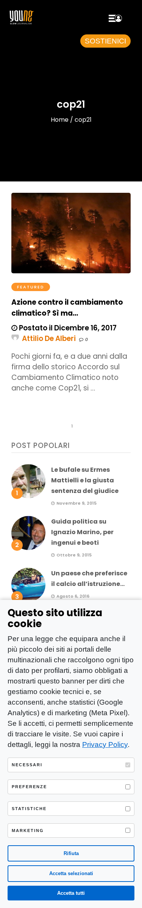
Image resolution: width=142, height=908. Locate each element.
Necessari (27, 764)
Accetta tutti (71, 893)
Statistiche (29, 808)
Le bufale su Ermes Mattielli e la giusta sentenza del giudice (85, 480)
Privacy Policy (105, 744)
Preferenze (29, 786)
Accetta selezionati (71, 873)
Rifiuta (71, 853)
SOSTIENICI (105, 41)
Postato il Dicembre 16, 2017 (67, 328)
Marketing (28, 830)
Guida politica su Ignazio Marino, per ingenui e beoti (82, 532)
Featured (30, 287)
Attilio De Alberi (49, 338)
